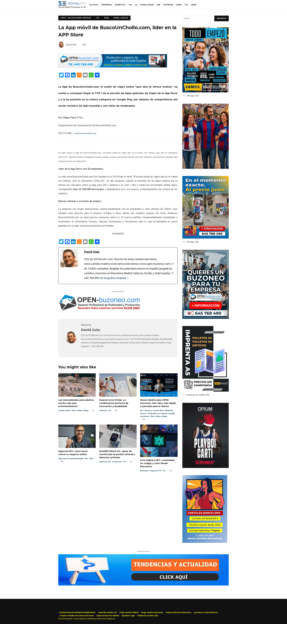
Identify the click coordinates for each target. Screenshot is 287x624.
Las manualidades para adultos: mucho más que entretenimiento (77, 385)
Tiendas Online (64, 411)
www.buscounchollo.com (85, 133)
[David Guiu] (71, 342)
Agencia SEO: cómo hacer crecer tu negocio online (77, 436)
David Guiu (71, 44)
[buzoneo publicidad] (112, 66)
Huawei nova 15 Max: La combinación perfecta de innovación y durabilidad (118, 385)
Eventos (120, 5)
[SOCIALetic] (72, 5)
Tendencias (117, 462)
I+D (130, 5)
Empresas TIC (105, 462)
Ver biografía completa (112, 278)
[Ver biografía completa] (128, 278)
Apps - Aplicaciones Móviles (76, 18)
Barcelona (144, 471)
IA (136, 5)
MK (158, 5)
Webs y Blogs (121, 18)
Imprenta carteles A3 (107, 612)
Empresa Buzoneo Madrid (108, 616)
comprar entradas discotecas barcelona (76, 616)
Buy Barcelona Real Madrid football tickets (77, 612)
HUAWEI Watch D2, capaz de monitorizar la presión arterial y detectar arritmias (118, 436)
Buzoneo (148, 411)
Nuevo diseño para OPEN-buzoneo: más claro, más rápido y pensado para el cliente (159, 385)
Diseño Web (159, 411)
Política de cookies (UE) (147, 616)
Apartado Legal (128, 616)
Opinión (168, 5)
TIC (186, 5)
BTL (141, 411)
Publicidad (147, 5)
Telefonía (103, 411)
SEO (86, 459)
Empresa (106, 5)
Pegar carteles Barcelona (152, 612)
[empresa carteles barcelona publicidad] (204, 542)
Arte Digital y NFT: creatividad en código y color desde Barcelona (159, 441)
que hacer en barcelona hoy (206, 612)
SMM (178, 5)
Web (193, 5)
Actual (94, 5)
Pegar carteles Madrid (128, 612)
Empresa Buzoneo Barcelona (178, 612)
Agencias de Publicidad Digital (70, 459)
